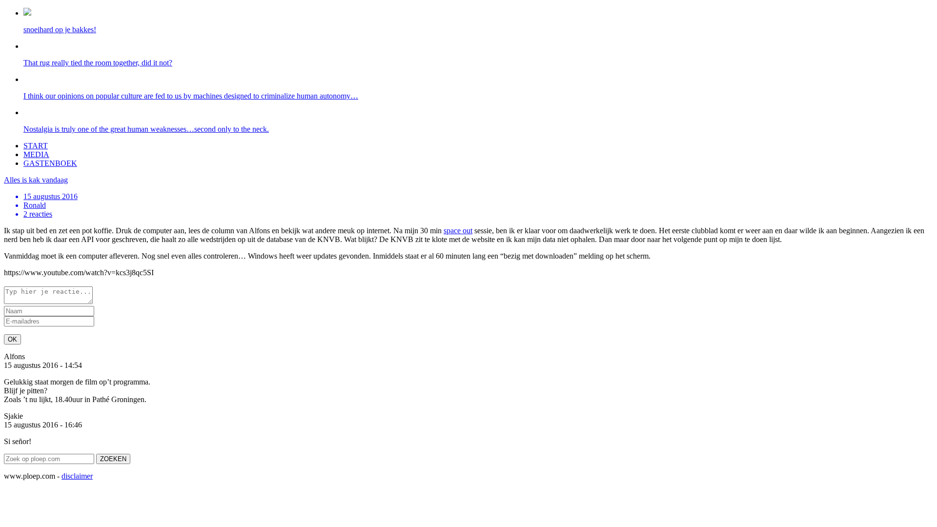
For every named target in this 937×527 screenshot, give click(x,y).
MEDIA (36, 154)
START (35, 146)
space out (458, 230)
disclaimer (77, 476)
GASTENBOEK (50, 163)
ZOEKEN (113, 459)
